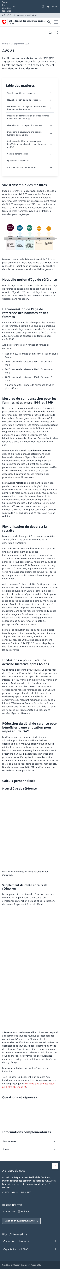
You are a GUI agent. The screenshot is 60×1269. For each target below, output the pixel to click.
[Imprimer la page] (50, 32)
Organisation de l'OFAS (15, 1249)
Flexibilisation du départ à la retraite (24, 125)
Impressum (25, 1265)
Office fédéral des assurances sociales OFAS (27, 22)
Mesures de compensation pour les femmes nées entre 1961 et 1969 (28, 117)
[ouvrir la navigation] (56, 22)
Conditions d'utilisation (11, 1265)
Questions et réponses (18, 160)
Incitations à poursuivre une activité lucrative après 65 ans (24, 133)
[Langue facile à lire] (43, 6)
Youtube (10, 1211)
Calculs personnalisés (17, 153)
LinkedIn (25, 1211)
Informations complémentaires (21, 167)
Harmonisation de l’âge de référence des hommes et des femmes (26, 108)
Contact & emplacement (16, 1241)
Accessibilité (36, 1265)
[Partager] (56, 32)
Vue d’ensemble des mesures (21, 93)
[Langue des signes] (48, 6)
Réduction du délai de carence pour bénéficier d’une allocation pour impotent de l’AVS (27, 144)
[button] (55, 1166)
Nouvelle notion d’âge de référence (24, 99)
